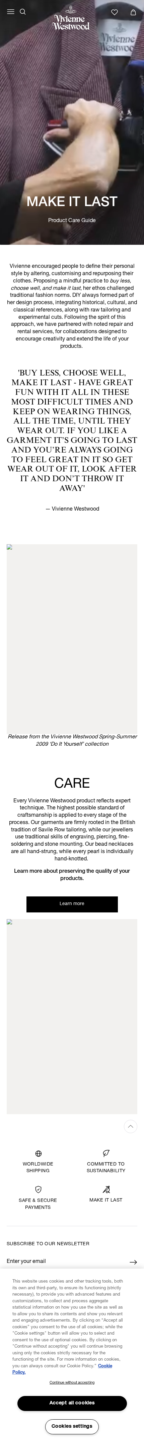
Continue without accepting (72, 1383)
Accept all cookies (72, 1403)
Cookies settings (72, 1426)
